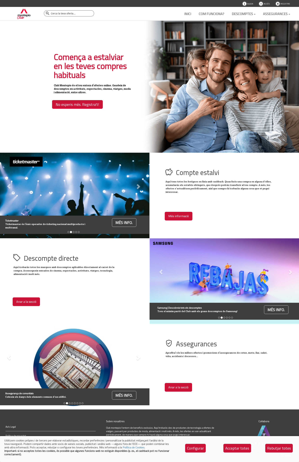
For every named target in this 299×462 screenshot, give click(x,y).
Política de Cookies (133, 447)
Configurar (195, 448)
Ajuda (250, 3)
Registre (285, 3)
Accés (267, 3)
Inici (187, 14)
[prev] (161, 271)
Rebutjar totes (279, 448)
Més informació (178, 216)
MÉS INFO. (124, 222)
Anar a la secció (26, 301)
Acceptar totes (237, 448)
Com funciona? (211, 14)
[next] (138, 186)
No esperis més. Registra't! (77, 104)
